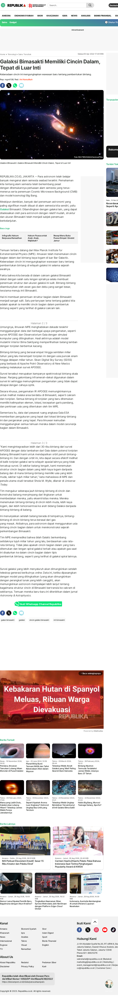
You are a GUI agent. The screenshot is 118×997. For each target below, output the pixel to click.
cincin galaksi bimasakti (39, 620)
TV (1, 949)
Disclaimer (4, 966)
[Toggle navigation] (3, 5)
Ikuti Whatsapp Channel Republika (40, 604)
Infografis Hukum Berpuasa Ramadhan (12, 236)
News (2, 937)
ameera (6, 15)
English (45, 945)
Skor (44, 929)
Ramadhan (26, 949)
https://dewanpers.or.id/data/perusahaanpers (23, 982)
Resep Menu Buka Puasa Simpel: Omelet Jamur (64, 238)
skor (40, 15)
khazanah (52, 15)
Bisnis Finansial (102, 15)
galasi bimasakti (7, 620)
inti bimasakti (59, 620)
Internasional (6, 941)
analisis (85, 15)
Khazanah (4, 933)
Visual (24, 945)
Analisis (24, 937)
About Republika (7, 962)
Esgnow (3, 945)
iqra (64, 15)
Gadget (13, 22)
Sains (4, 22)
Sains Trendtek (24, 54)
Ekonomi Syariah (24, 15)
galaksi (22, 620)
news (74, 15)
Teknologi (12, 54)
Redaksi (25, 962)
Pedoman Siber (49, 962)
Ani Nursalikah (26, 79)
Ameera (3, 929)
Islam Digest (48, 933)
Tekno (24, 941)
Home (2, 54)
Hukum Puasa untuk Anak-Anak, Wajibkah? (37, 238)
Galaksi (4, 209)
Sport (44, 937)
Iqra (23, 933)
